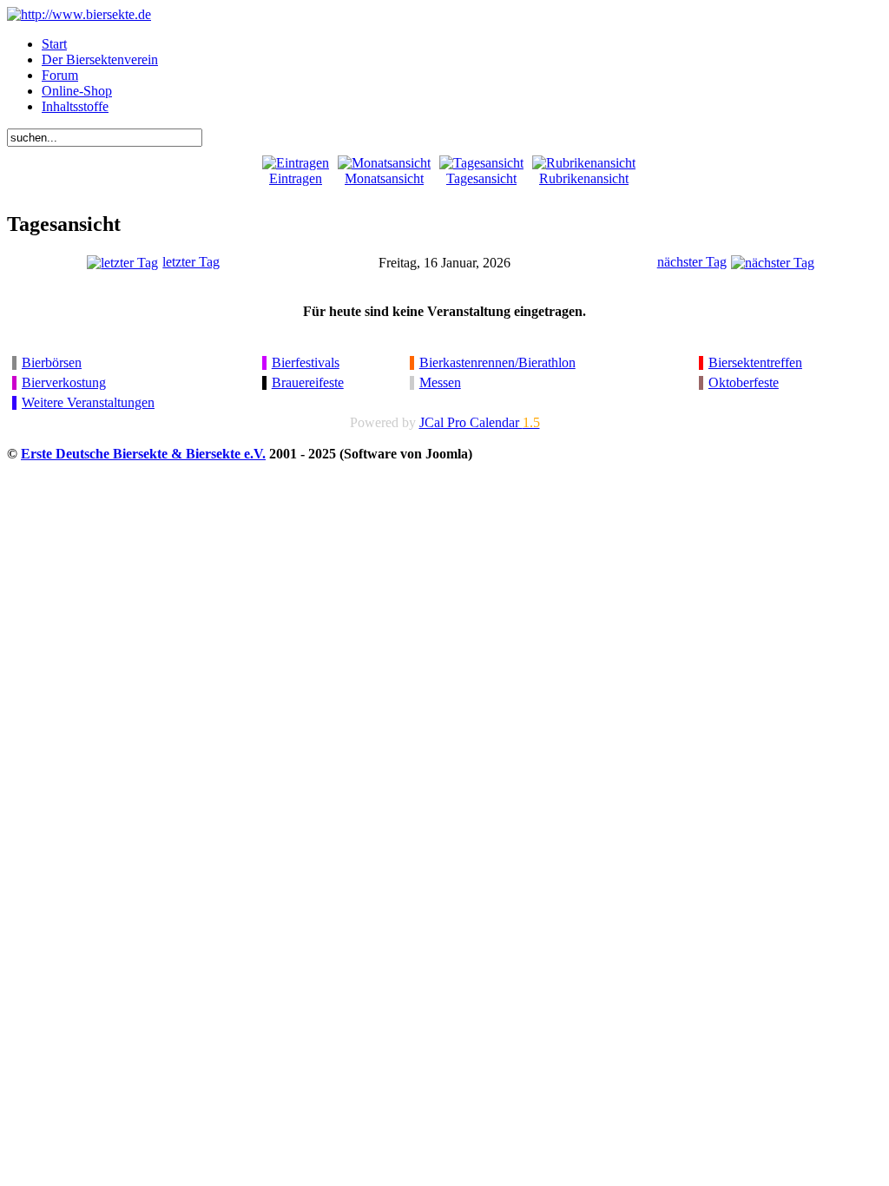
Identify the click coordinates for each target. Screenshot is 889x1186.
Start (54, 43)
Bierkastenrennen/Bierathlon (497, 362)
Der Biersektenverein (100, 59)
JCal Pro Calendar (479, 422)
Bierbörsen (52, 362)
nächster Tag (692, 261)
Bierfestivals (305, 362)
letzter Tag (191, 261)
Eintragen (295, 178)
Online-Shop (77, 90)
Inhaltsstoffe (75, 106)
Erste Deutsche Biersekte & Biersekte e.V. (143, 453)
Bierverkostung (64, 382)
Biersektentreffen (755, 362)
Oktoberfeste (743, 382)
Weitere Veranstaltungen (88, 402)
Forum (60, 75)
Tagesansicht (481, 178)
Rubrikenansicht (584, 178)
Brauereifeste (308, 382)
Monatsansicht (384, 178)
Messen (440, 382)
